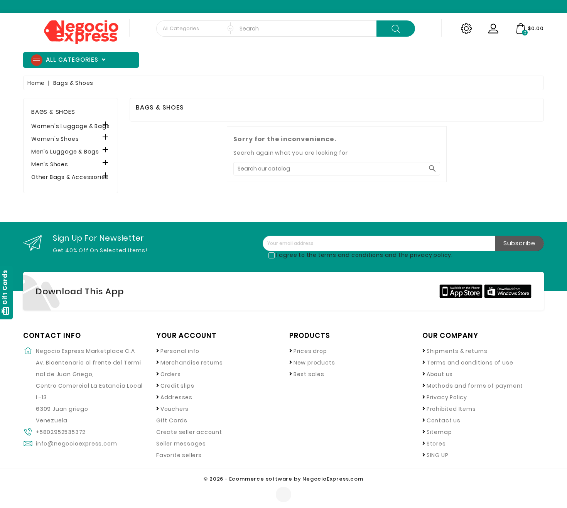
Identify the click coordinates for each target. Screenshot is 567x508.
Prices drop (310, 351)
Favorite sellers (179, 455)
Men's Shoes (49, 164)
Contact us (444, 420)
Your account (186, 335)
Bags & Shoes (53, 112)
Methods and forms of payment (475, 386)
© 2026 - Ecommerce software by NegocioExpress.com (283, 479)
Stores (436, 443)
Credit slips (177, 386)
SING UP (438, 455)
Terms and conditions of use (470, 362)
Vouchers (174, 409)
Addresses (176, 397)
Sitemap (439, 432)
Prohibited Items (451, 409)
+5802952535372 (61, 432)
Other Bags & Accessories (69, 177)
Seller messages (181, 443)
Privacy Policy (447, 397)
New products (314, 362)
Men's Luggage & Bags (65, 151)
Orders (170, 374)
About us (440, 374)
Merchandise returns (191, 362)
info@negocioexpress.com (76, 443)
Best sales (309, 374)
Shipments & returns (457, 351)
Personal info (179, 351)
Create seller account (189, 432)
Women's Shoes (55, 139)
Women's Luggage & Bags (70, 126)
